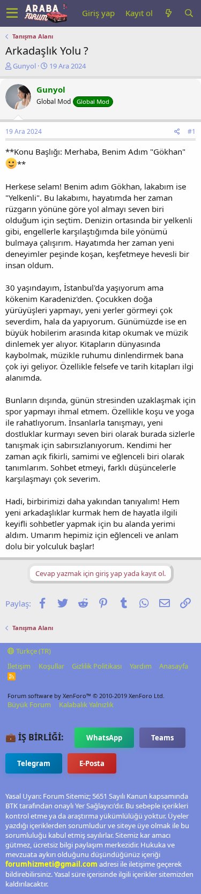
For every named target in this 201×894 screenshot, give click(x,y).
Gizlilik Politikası (97, 666)
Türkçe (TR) (32, 651)
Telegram (33, 763)
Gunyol (24, 66)
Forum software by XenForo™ (86, 696)
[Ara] (188, 13)
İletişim (19, 666)
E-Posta (92, 763)
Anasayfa (173, 666)
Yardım (141, 666)
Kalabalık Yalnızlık (86, 704)
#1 (192, 131)
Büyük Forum (29, 704)
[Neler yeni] (168, 13)
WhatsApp (104, 738)
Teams (162, 738)
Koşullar (51, 666)
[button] (12, 13)
